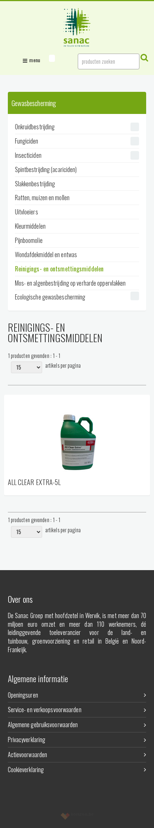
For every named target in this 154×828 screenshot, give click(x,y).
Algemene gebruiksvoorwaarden (43, 724)
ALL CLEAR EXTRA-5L (34, 482)
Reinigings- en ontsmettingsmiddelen (59, 268)
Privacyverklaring (27, 739)
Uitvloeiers (26, 211)
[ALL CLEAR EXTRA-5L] (77, 435)
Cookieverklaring (26, 769)
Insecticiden (28, 155)
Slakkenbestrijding (35, 183)
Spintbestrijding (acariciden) (46, 169)
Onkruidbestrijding (35, 126)
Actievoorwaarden (27, 754)
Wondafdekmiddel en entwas (46, 254)
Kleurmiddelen (30, 226)
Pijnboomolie (29, 240)
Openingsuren (23, 694)
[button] (52, 58)
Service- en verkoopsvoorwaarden (44, 709)
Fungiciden (26, 140)
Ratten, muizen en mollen (42, 197)
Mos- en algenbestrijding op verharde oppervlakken (70, 282)
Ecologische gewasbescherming (50, 296)
